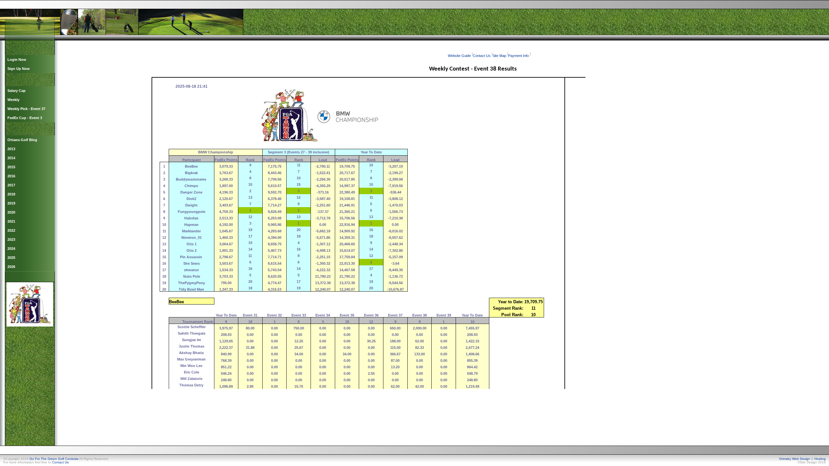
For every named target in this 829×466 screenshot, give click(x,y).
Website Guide (459, 56)
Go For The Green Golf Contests (53, 458)
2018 (11, 194)
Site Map (499, 56)
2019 (11, 203)
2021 (11, 221)
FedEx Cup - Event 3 (24, 118)
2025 (11, 258)
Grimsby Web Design (794, 458)
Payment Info (518, 56)
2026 (11, 267)
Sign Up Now (18, 69)
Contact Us (482, 56)
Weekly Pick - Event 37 (26, 109)
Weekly (13, 100)
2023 (11, 239)
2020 (11, 212)
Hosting (820, 458)
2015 (11, 167)
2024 (11, 248)
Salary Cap (16, 91)
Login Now (16, 59)
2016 (11, 176)
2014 (11, 158)
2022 (11, 230)
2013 (11, 149)
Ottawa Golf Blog (22, 140)
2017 (11, 185)
